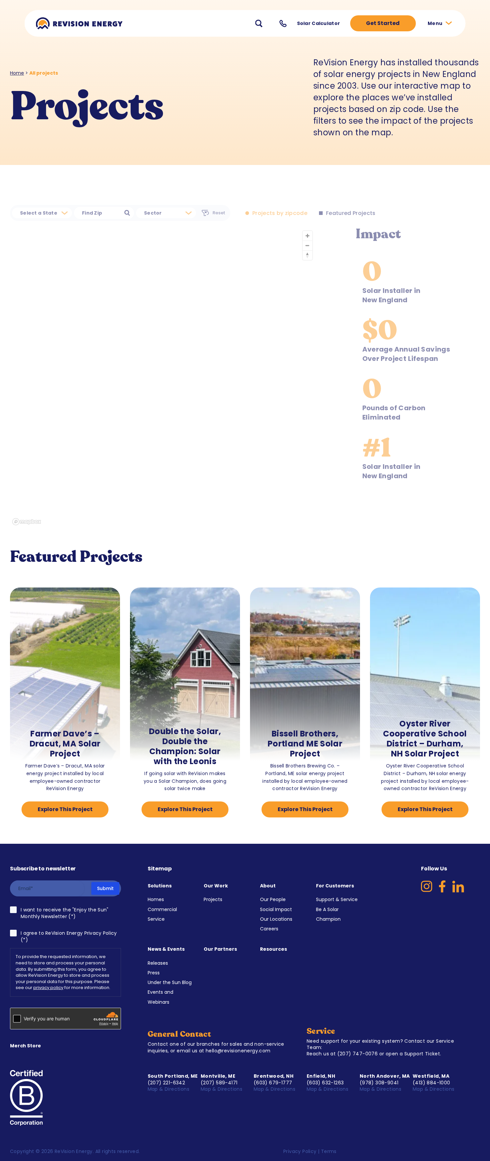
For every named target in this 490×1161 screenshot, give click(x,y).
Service (156, 919)
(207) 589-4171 (219, 1082)
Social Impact (276, 909)
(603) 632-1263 (325, 1082)
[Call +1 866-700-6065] (283, 23)
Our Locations (276, 919)
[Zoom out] (307, 245)
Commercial (162, 909)
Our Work (216, 885)
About (268, 885)
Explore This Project (65, 809)
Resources (273, 949)
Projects (213, 899)
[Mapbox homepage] (26, 522)
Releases (158, 963)
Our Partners (220, 949)
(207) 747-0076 (357, 1053)
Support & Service (337, 899)
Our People (273, 899)
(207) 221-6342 (166, 1082)
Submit (105, 888)
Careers (269, 928)
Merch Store (25, 1045)
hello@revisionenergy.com (238, 1050)
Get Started (383, 23)
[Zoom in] (307, 236)
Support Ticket (422, 1053)
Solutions (160, 885)
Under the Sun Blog (170, 982)
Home (17, 73)
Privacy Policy (300, 1151)
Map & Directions (169, 1089)
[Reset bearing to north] (307, 255)
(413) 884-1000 (431, 1082)
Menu (435, 23)
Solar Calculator (318, 23)
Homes (156, 899)
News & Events (166, 949)
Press (154, 972)
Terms (329, 1151)
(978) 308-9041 (379, 1082)
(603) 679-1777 (273, 1082)
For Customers (335, 885)
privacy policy (48, 987)
